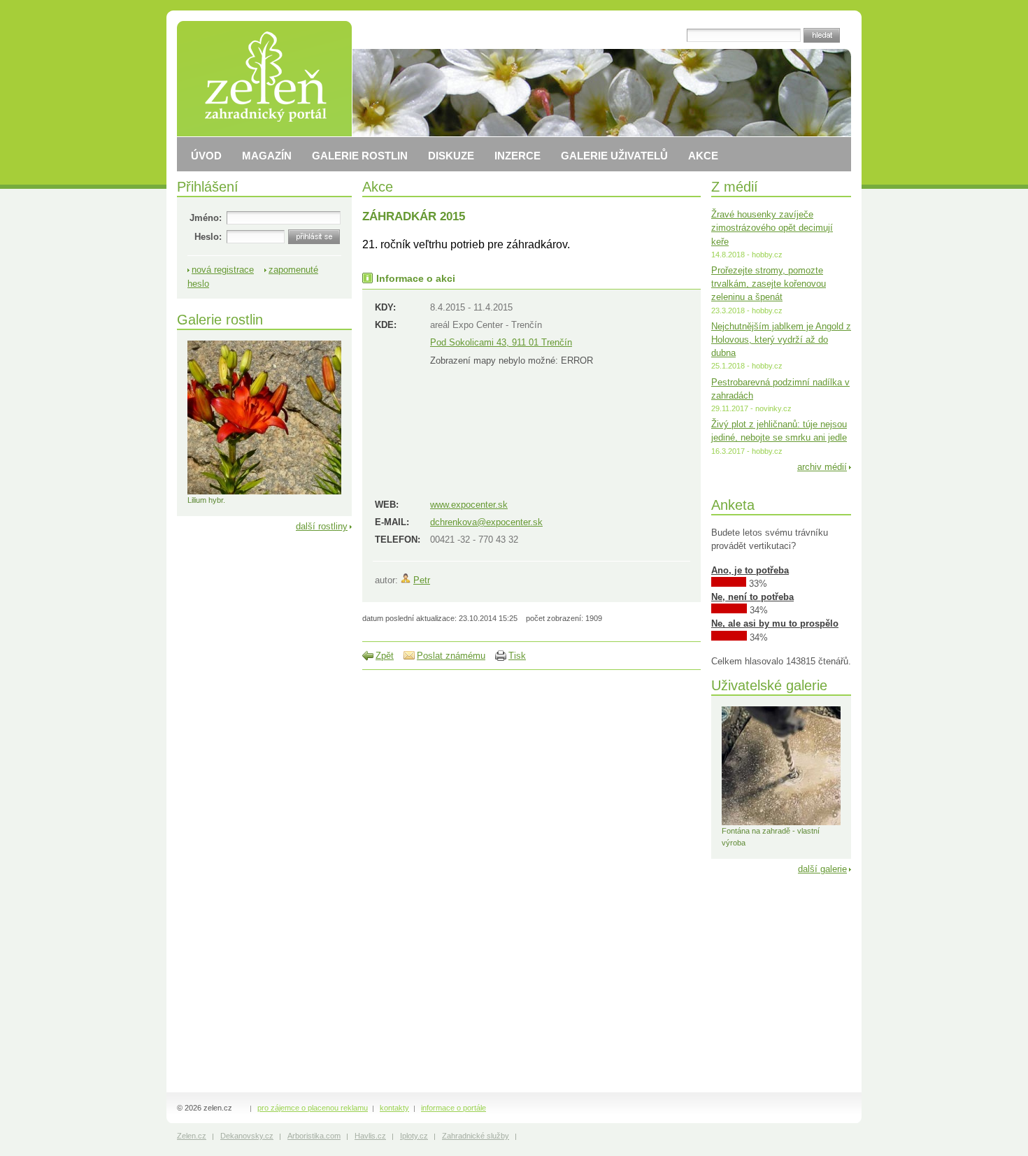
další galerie (822, 869)
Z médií (734, 186)
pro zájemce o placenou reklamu (312, 1108)
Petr (421, 580)
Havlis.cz (370, 1136)
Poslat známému (451, 655)
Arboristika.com (314, 1136)
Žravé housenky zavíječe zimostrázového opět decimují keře (772, 227)
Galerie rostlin (220, 319)
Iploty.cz (414, 1136)
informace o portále (453, 1108)
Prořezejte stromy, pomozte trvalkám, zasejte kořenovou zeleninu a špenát (768, 283)
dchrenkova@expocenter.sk (486, 522)
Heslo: (208, 236)
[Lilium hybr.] (264, 491)
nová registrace (223, 269)
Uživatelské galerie (769, 685)
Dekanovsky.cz (246, 1136)
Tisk (517, 655)
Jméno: (206, 218)
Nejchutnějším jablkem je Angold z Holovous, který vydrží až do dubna (781, 339)
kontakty (394, 1108)
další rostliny (322, 526)
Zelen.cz (191, 1136)
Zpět (385, 655)
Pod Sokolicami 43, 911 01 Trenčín (501, 342)
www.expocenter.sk (469, 504)
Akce (377, 186)
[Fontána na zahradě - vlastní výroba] (781, 822)
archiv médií (822, 467)
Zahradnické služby (475, 1136)
